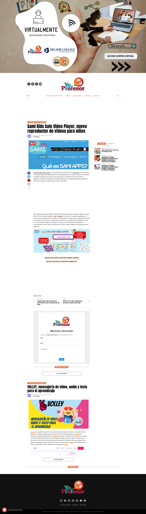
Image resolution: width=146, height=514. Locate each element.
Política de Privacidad (65, 505)
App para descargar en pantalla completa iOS (61, 261)
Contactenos (96, 96)
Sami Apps (76, 172)
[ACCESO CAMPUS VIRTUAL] (73, 72)
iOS (55, 216)
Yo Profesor (36, 136)
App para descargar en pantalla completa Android (62, 257)
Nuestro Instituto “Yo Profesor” (54, 96)
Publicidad (75, 505)
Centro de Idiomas (77, 96)
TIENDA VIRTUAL (87, 96)
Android (60, 216)
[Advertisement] (73, 109)
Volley (32, 432)
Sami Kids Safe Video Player (41, 172)
